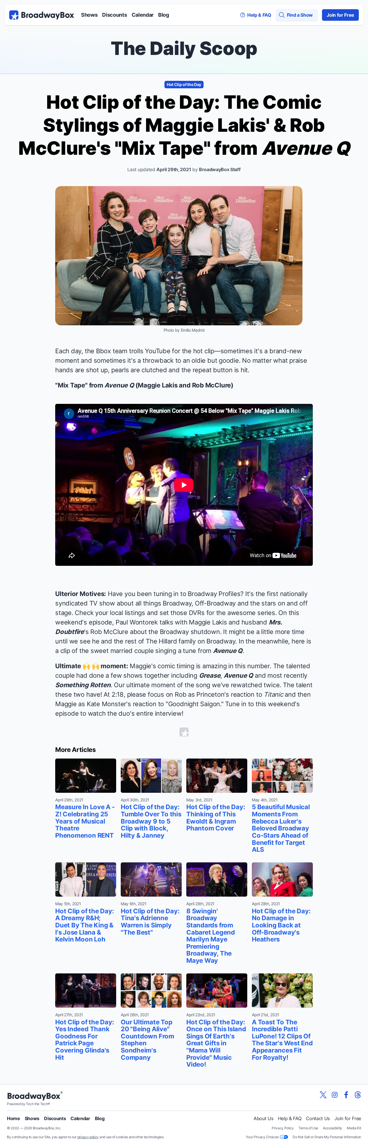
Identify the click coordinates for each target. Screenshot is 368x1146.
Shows (89, 15)
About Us (263, 1118)
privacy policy (88, 1137)
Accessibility (332, 1128)
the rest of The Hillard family (155, 641)
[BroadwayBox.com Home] (41, 15)
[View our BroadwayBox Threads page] (357, 1094)
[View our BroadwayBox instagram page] (334, 1094)
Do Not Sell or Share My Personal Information (327, 1137)
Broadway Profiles (214, 593)
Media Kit (354, 1128)
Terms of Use (308, 1128)
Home (13, 1118)
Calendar (143, 15)
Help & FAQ (290, 1118)
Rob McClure (109, 631)
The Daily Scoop (184, 48)
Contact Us (318, 1118)
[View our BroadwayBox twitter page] (323, 1094)
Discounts (114, 15)
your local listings (120, 612)
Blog (163, 15)
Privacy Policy (283, 1128)
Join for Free (340, 15)
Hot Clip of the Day (184, 84)
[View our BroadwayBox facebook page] (346, 1094)
